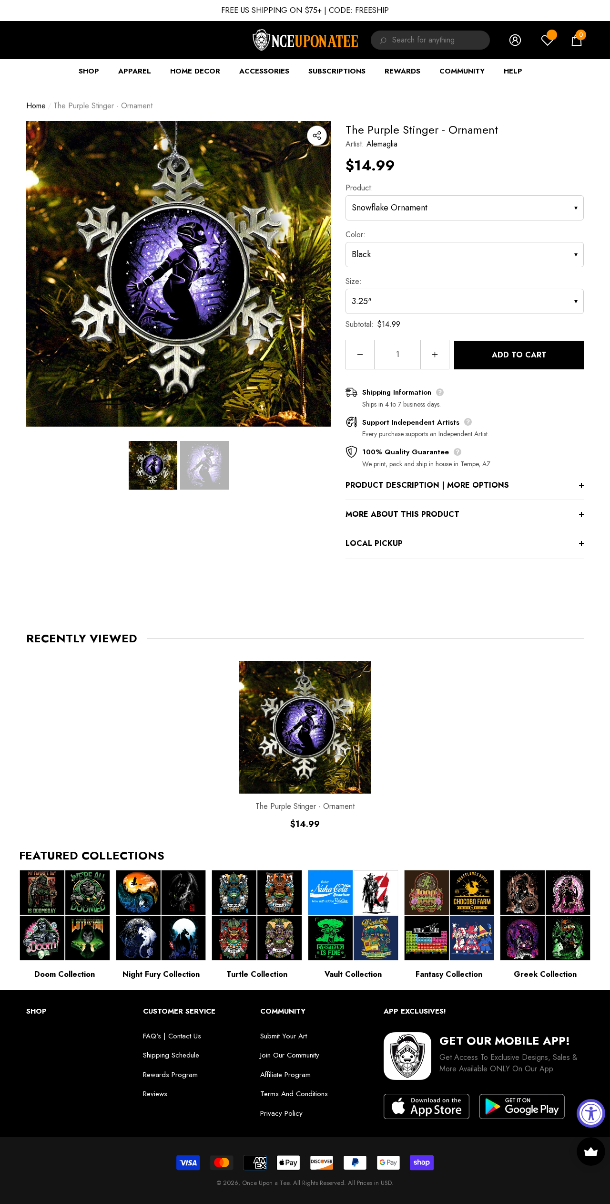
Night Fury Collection (161, 974)
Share (316, 135)
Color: (356, 234)
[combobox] (441, 40)
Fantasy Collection (449, 974)
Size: (354, 281)
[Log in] (515, 40)
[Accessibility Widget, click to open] (591, 1113)
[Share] (316, 135)
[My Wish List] (547, 40)
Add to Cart (519, 354)
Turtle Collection (256, 974)
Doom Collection (64, 974)
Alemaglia (381, 143)
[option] (178, 274)
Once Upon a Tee (265, 1182)
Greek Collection (545, 974)
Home (36, 105)
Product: (359, 187)
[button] (576, 40)
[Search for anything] (381, 40)
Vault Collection (353, 974)
